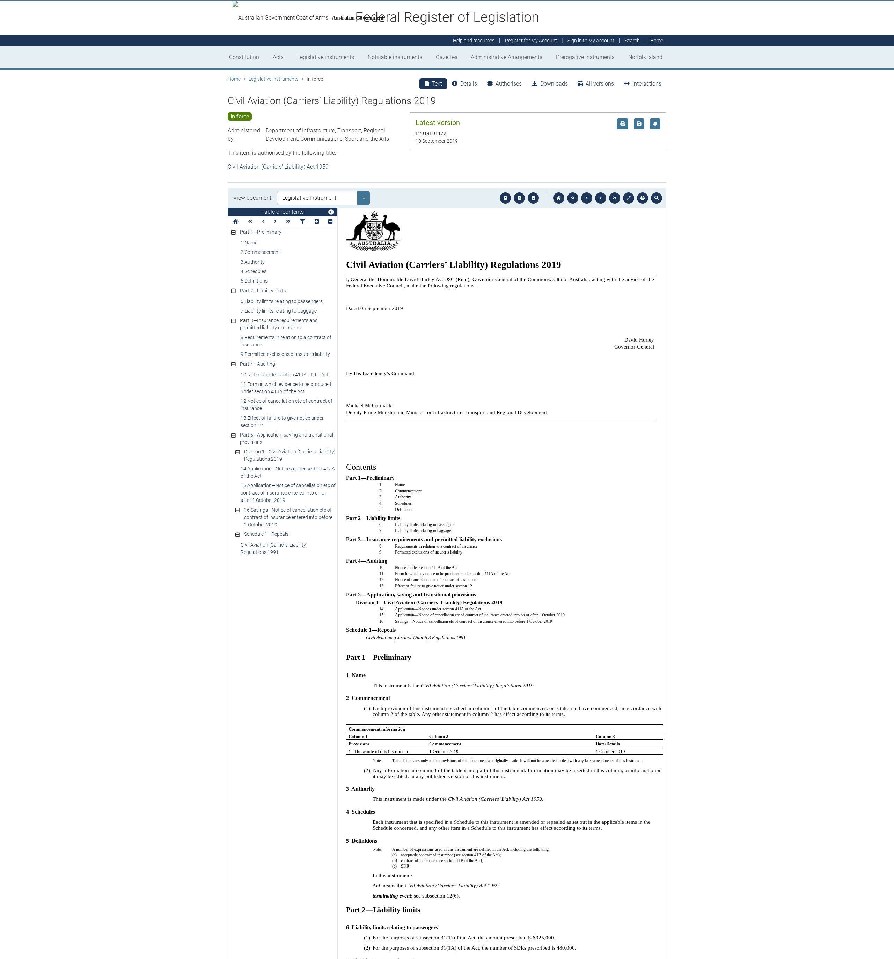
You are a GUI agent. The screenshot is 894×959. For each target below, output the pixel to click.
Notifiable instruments (395, 57)
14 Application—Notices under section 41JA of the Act (288, 472)
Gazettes (446, 57)
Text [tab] (437, 83)
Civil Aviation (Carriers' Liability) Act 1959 (278, 166)
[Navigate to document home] (558, 198)
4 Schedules (253, 271)
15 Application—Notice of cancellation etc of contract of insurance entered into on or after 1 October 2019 (288, 493)
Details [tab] (468, 83)
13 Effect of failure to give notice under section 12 (282, 421)
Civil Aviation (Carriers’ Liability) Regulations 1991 (274, 548)
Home (234, 79)
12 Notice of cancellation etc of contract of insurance (286, 404)
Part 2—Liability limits (263, 290)
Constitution (244, 57)
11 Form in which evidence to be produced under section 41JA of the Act (286, 387)
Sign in (590, 40)
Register (531, 40)
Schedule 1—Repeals (266, 534)
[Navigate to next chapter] (614, 198)
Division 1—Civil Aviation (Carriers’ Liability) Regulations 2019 (290, 455)
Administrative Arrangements (506, 57)
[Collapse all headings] (330, 221)
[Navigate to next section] (600, 198)
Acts (278, 57)
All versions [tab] (600, 83)
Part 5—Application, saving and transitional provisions (286, 438)
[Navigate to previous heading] (263, 221)
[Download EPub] (505, 198)
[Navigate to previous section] (586, 198)
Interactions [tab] (646, 83)
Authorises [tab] (509, 83)
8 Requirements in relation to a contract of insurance (286, 341)
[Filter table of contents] (302, 221)
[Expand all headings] (317, 221)
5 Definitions (254, 281)
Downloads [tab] (554, 83)
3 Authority (253, 262)
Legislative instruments (325, 57)
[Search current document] (656, 198)
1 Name (249, 243)
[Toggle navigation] (331, 212)
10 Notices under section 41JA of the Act (285, 375)
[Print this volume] (642, 198)
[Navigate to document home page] (236, 221)
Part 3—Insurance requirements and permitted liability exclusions (279, 323)
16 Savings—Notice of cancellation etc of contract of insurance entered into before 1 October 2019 (288, 517)
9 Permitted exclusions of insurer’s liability (285, 354)
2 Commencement (260, 252)
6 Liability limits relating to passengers (282, 301)
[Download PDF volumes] (519, 198)
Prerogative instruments (585, 57)
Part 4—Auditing (257, 364)
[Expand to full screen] (628, 198)
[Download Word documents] (533, 198)
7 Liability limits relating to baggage (279, 311)
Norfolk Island (645, 57)
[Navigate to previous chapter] (572, 198)
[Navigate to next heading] (275, 221)
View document (252, 198)
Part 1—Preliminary (260, 232)
